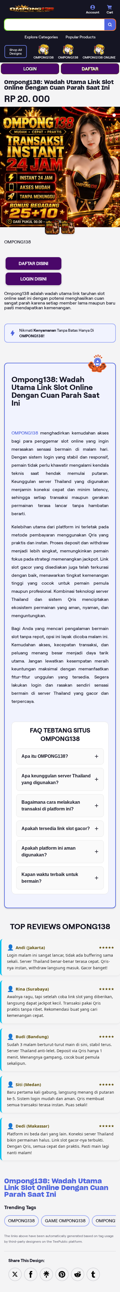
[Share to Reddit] (77, 1274)
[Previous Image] (4, 168)
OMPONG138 (24, 433)
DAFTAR (90, 68)
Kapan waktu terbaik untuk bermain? (49, 878)
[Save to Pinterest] (62, 1274)
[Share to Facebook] (30, 1274)
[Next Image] (115, 168)
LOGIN (30, 68)
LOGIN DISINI (33, 278)
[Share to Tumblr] (93, 1274)
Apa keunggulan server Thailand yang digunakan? (56, 779)
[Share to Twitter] (15, 1274)
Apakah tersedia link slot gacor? (55, 828)
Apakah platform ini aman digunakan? (48, 851)
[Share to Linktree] (46, 1274)
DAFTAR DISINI (33, 263)
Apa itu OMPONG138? (44, 756)
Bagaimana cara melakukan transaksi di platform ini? (50, 805)
